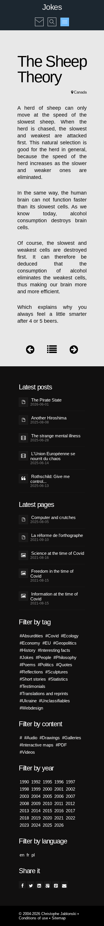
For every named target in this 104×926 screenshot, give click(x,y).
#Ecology (70, 635)
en (22, 854)
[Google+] (47, 884)
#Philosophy (65, 657)
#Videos (27, 752)
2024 (35, 825)
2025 (47, 825)
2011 (58, 803)
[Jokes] (52, 350)
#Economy (30, 643)
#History (28, 650)
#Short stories (33, 679)
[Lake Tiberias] (74, 350)
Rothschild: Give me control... (50, 479)
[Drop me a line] (39, 18)
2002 (70, 789)
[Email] (64, 884)
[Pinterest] (56, 884)
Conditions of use (33, 918)
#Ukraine (28, 700)
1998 (24, 789)
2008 (24, 803)
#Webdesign (31, 707)
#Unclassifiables (54, 700)
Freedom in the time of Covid (51, 573)
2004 (35, 796)
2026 (59, 825)
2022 (70, 817)
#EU (46, 643)
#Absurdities (31, 635)
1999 (35, 789)
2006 (59, 796)
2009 (35, 803)
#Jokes (27, 657)
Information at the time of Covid (54, 596)
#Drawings (50, 737)
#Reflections (31, 671)
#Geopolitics (65, 643)
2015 (47, 810)
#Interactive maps (36, 744)
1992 (35, 781)
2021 (59, 817)
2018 (24, 817)
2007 (70, 796)
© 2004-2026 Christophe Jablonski (47, 914)
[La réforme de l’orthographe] (30, 350)
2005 (47, 796)
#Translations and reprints (44, 693)
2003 (24, 796)
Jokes (52, 7)
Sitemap (59, 918)
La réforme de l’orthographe (57, 535)
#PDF (61, 744)
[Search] (52, 18)
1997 (70, 781)
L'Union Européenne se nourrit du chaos (52, 456)
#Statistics (58, 679)
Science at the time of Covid (57, 553)
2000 (47, 789)
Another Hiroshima (48, 417)
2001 (59, 789)
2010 (47, 803)
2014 (35, 810)
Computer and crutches (53, 517)
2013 (24, 810)
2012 (70, 803)
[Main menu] (64, 22)
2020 (47, 817)
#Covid (52, 635)
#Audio (30, 737)
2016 (59, 810)
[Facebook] (22, 884)
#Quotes (64, 664)
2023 (24, 825)
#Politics (46, 664)
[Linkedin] (39, 884)
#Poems (28, 664)
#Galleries (71, 737)
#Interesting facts (54, 650)
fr (28, 854)
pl (33, 854)
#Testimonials (32, 686)
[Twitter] (30, 884)
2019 (35, 817)
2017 (70, 810)
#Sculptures (56, 671)
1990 (24, 781)
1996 (59, 781)
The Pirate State (46, 399)
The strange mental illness (56, 435)
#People (43, 657)
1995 (47, 781)
